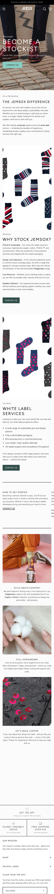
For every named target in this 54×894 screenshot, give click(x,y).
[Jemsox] (27, 9)
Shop (6, 857)
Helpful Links (11, 866)
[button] (44, 9)
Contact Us (12, 65)
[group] (27, 2)
